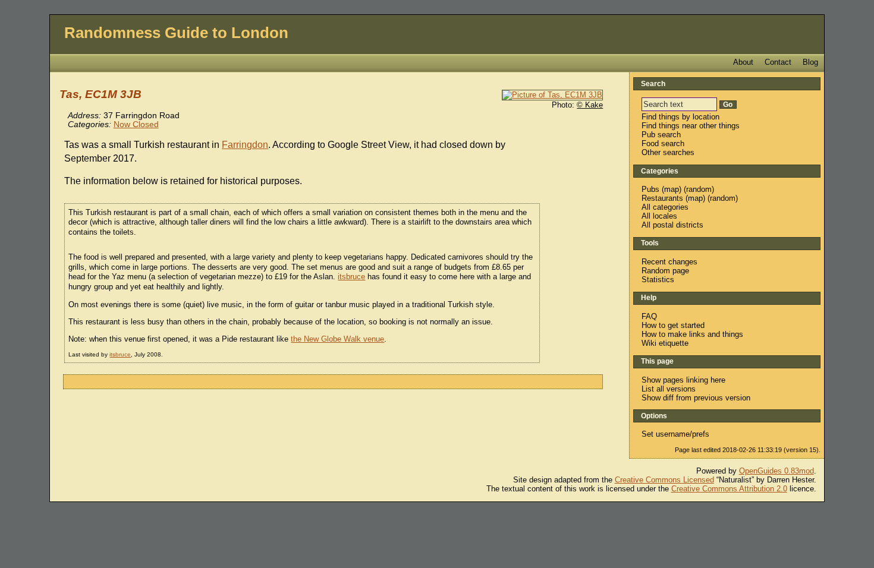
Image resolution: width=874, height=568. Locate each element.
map (671, 189)
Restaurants (662, 198)
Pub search (661, 134)
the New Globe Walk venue (337, 339)
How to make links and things (692, 334)
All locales (659, 216)
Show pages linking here (683, 379)
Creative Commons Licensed (664, 479)
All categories (665, 207)
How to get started (673, 325)
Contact (778, 62)
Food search (663, 143)
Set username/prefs (675, 434)
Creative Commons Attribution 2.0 (729, 488)
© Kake (590, 104)
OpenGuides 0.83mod (776, 470)
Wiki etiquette (665, 343)
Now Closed (136, 124)
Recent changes (669, 261)
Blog (810, 62)
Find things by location (680, 116)
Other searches (668, 152)
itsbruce (351, 276)
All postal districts (672, 224)
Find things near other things (691, 125)
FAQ (649, 316)
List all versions (669, 388)
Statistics (658, 279)
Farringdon (245, 145)
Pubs (650, 189)
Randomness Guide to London (176, 32)
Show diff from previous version (696, 397)
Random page (665, 270)
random (699, 189)
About (743, 62)
